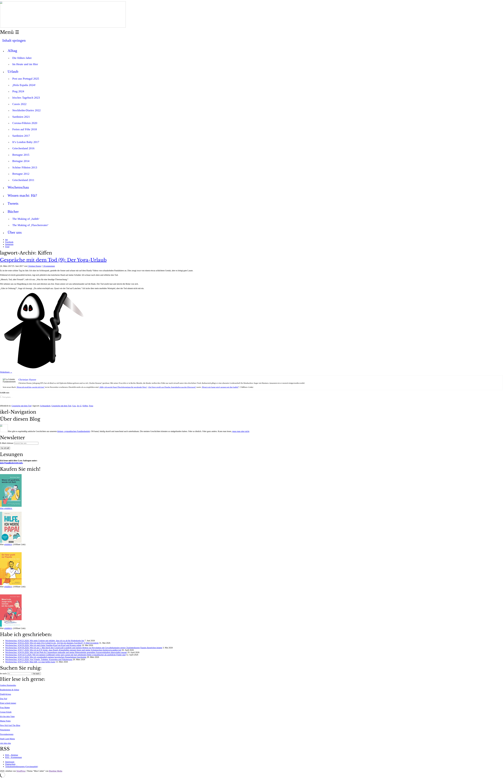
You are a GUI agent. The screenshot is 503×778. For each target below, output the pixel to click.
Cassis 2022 (19, 104)
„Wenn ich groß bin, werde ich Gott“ (30, 387)
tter (6, 239)
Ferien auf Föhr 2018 (24, 129)
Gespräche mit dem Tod (21, 406)
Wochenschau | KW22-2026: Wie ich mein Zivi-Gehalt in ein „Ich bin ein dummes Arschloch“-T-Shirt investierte (52, 643)
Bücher (13, 211)
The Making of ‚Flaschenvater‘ (30, 225)
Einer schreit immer (8, 703)
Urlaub (13, 71)
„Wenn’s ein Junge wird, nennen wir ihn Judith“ (220, 387)
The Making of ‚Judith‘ (25, 218)
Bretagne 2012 (20, 173)
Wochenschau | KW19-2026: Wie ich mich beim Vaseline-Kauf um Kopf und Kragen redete (43, 645)
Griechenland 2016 (23, 148)
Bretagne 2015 (20, 154)
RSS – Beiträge (11, 755)
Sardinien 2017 (21, 135)
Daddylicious (5, 694)
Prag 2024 (18, 91)
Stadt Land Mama (7, 739)
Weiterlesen (6, 372)
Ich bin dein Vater (7, 716)
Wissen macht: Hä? (22, 195)
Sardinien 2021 (21, 116)
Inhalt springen (14, 40)
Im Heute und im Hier (25, 64)
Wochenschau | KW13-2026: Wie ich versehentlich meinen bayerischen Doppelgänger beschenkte (45, 657)
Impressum (9, 762)
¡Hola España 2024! (23, 85)
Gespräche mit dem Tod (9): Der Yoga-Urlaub (53, 260)
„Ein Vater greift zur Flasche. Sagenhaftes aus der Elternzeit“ (172, 387)
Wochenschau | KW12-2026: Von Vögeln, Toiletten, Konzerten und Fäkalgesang (38, 659)
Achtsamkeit (45, 406)
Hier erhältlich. (6, 508)
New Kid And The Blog (10, 725)
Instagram (9, 244)
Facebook (9, 242)
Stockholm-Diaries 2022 (26, 110)
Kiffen (85, 406)
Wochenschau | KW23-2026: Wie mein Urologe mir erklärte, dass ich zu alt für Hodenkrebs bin (44, 640)
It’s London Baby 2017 (25, 142)
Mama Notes (5, 721)
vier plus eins (5, 743)
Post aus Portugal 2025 (25, 78)
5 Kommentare (49, 266)
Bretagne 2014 (20, 161)
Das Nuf (3, 699)
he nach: (3, 673)
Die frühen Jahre (22, 57)
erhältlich (8, 544)
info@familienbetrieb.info (11, 463)
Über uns (15, 232)
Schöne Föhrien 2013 (24, 167)
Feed (7, 247)
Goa (74, 406)
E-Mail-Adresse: (7, 443)
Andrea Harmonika (8, 685)
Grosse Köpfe (6, 712)
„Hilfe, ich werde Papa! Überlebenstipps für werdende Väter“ (123, 387)
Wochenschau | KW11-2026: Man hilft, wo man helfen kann (30, 662)
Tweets (13, 203)
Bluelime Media (55, 771)
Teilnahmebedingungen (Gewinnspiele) (21, 766)
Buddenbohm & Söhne (9, 690)
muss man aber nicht (240, 431)
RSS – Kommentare (13, 757)
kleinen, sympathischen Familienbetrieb (73, 431)
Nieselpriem (5, 730)
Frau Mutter (5, 707)
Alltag (12, 50)
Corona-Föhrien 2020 (24, 123)
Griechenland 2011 (23, 180)
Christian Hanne (34, 266)
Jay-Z (79, 406)
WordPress (20, 771)
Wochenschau (18, 187)
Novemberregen (6, 734)
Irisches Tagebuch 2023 (26, 97)
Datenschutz (10, 764)
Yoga (91, 406)
